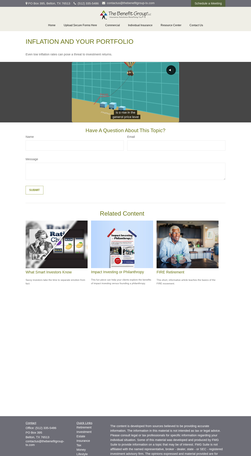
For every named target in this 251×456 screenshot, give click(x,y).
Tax (78, 445)
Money (81, 449)
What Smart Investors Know (49, 272)
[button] (52, 25)
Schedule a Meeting (208, 3)
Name (30, 136)
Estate (80, 436)
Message (32, 159)
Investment (84, 432)
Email (131, 136)
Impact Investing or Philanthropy (117, 272)
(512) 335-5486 (88, 3)
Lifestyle (82, 454)
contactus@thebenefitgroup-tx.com (131, 3)
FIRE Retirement (170, 272)
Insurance (83, 440)
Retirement (84, 427)
